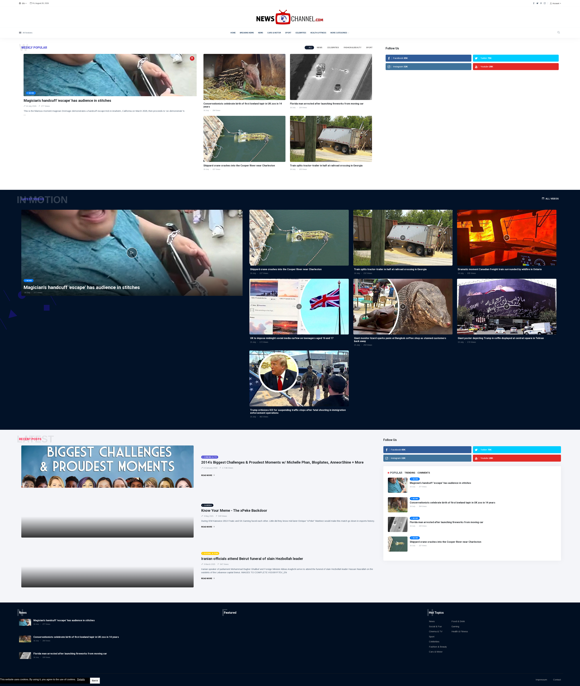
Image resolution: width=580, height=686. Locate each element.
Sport (288, 33)
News (260, 33)
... (25, 114)
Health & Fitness (318, 33)
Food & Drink (458, 621)
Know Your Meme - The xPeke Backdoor (234, 510)
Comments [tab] (423, 473)
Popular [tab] (396, 472)
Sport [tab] (369, 48)
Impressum (541, 679)
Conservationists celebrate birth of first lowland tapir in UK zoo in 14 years (452, 502)
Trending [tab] (409, 473)
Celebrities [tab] (333, 48)
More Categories (338, 33)
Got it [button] (95, 680)
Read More (206, 475)
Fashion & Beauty (438, 646)
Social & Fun (435, 626)
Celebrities (300, 33)
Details (81, 679)
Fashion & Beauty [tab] (352, 48)
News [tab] (319, 48)
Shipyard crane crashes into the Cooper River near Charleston (239, 165)
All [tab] (310, 48)
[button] (76, 679)
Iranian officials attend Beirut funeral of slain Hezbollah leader (252, 559)
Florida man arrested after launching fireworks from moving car (327, 103)
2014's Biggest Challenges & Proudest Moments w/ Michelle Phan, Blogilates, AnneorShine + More (282, 462)
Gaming (455, 626)
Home (233, 33)
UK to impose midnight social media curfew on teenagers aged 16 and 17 (291, 338)
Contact (557, 679)
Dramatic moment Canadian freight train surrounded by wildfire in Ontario (500, 269)
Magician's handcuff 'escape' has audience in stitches (67, 100)
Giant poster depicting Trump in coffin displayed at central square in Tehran (501, 338)
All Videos (552, 198)
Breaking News (247, 33)
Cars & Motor (274, 33)
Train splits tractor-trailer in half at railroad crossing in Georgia (326, 165)
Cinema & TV (435, 631)
